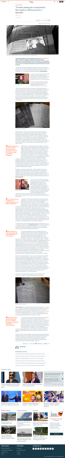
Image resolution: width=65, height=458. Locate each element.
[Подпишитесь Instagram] (45, 449)
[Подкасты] (50, 449)
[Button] (38, 20)
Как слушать (19, 448)
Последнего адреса (43, 85)
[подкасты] (57, 2)
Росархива (30, 313)
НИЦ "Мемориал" (45, 58)
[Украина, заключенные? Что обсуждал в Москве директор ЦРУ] (32, 377)
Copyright (18, 454)
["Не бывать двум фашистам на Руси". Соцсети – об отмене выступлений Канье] (11, 377)
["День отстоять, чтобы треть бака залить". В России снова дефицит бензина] (40, 416)
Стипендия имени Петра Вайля (7, 450)
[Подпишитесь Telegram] (43, 449)
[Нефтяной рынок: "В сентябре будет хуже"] (8, 416)
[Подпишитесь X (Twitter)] (38, 449)
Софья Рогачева (18, 15)
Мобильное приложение (5, 448)
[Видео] (54, 2)
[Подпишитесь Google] (33, 449)
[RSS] (48, 449)
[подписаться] (53, 449)
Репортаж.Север (18, 5)
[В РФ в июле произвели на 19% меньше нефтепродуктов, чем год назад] (24, 416)
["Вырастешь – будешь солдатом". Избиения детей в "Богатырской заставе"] (40, 431)
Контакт (2, 454)
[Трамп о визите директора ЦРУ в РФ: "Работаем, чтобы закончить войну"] (24, 433)
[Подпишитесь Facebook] (36, 449)
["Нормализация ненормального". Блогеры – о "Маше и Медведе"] (32, 396)
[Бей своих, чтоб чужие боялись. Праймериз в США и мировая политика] (54, 396)
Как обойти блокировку (21, 450)
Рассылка (18, 452)
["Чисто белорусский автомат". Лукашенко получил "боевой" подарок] (8, 430)
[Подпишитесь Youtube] (41, 449)
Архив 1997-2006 (4, 452)
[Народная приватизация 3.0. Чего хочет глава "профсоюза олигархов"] (11, 396)
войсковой (23, 138)
